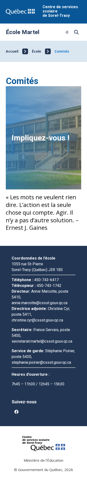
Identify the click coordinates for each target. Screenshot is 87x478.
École (36, 51)
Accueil (12, 51)
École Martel (22, 32)
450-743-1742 (49, 285)
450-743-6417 (46, 280)
